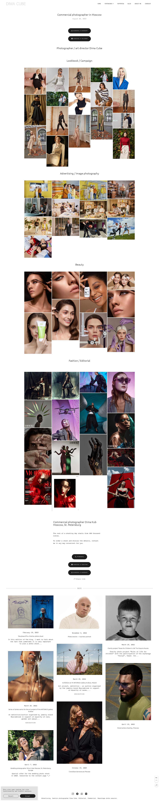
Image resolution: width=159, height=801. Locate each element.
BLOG (129, 3)
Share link (80, 579)
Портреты (120, 3)
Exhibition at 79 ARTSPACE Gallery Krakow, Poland (79, 683)
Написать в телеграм (80, 564)
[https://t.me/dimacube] (77, 794)
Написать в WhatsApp (80, 30)
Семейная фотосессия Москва (79, 771)
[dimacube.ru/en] (16, 3)
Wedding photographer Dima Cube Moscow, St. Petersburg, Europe (30, 769)
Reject (10, 796)
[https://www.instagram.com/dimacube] (73, 794)
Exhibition (79, 694)
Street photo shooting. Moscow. (128, 728)
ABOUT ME (138, 3)
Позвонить (80, 556)
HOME (99, 3)
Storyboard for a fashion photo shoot (30, 636)
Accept (27, 796)
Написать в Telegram (80, 38)
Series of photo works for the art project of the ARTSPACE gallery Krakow (31, 710)
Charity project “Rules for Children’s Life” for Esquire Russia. (128, 648)
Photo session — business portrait (79, 637)
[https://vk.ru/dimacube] (86, 794)
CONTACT (148, 3)
